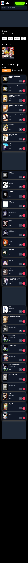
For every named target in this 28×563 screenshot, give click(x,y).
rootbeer (10, 268)
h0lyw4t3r (11, 106)
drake (9, 259)
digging (10, 172)
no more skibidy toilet (14, 355)
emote (10, 210)
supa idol (10, 220)
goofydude (11, 308)
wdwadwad (11, 249)
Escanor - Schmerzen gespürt (14, 77)
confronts (11, 124)
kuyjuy (10, 405)
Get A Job (10, 239)
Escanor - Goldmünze (14, 85)
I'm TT (9, 393)
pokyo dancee (12, 345)
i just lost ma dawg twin (14, 364)
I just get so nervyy (13, 374)
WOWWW (10, 126)
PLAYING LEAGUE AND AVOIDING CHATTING (14, 279)
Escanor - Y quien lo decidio (15, 105)
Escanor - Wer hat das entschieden (14, 96)
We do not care (12, 384)
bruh (9, 306)
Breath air (11, 191)
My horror (10, 403)
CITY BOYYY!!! (12, 335)
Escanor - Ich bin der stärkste (15, 114)
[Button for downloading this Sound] (23, 81)
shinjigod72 (11, 173)
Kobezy (10, 193)
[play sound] (5, 79)
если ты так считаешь (14, 316)
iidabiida (10, 260)
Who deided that (12, 134)
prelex (10, 318)
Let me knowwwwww (13, 326)
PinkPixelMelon (12, 281)
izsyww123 (11, 395)
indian (10, 230)
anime (4, 38)
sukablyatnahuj (12, 212)
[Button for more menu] (24, 76)
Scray (10, 413)
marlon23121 (11, 251)
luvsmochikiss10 (12, 327)
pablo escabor (12, 143)
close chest (11, 181)
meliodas (17, 38)
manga (10, 38)
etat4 (9, 145)
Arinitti (10, 241)
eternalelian (11, 202)
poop (9, 201)
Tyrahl (9, 79)
